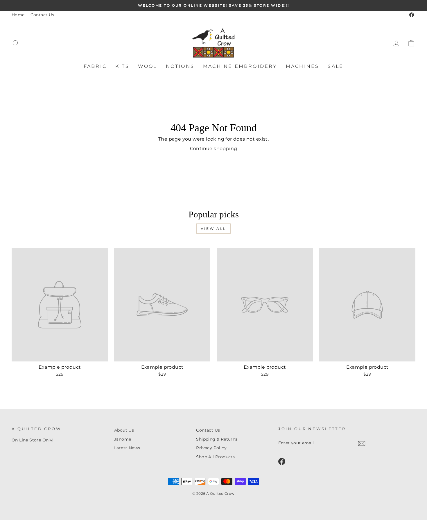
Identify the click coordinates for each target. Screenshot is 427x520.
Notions (180, 66)
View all (213, 228)
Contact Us (42, 14)
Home (18, 14)
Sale (335, 66)
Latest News (127, 448)
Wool (147, 66)
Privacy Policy (211, 448)
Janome (122, 439)
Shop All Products (215, 456)
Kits (122, 66)
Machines (302, 66)
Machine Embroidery (240, 66)
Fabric (95, 66)
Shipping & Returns (216, 439)
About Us (124, 430)
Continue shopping (213, 148)
